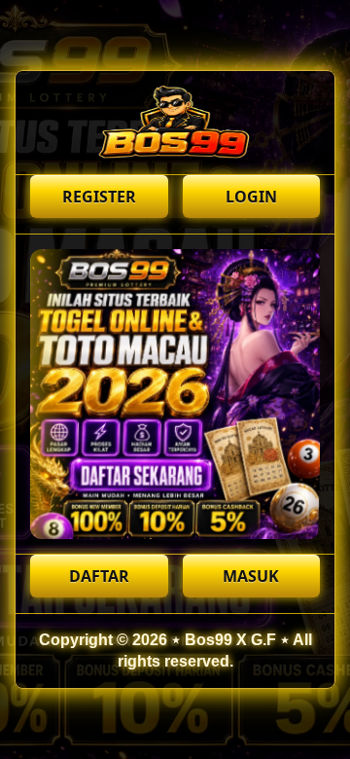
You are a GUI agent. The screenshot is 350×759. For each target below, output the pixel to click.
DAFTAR (99, 576)
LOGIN (251, 196)
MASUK (251, 576)
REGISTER (99, 196)
